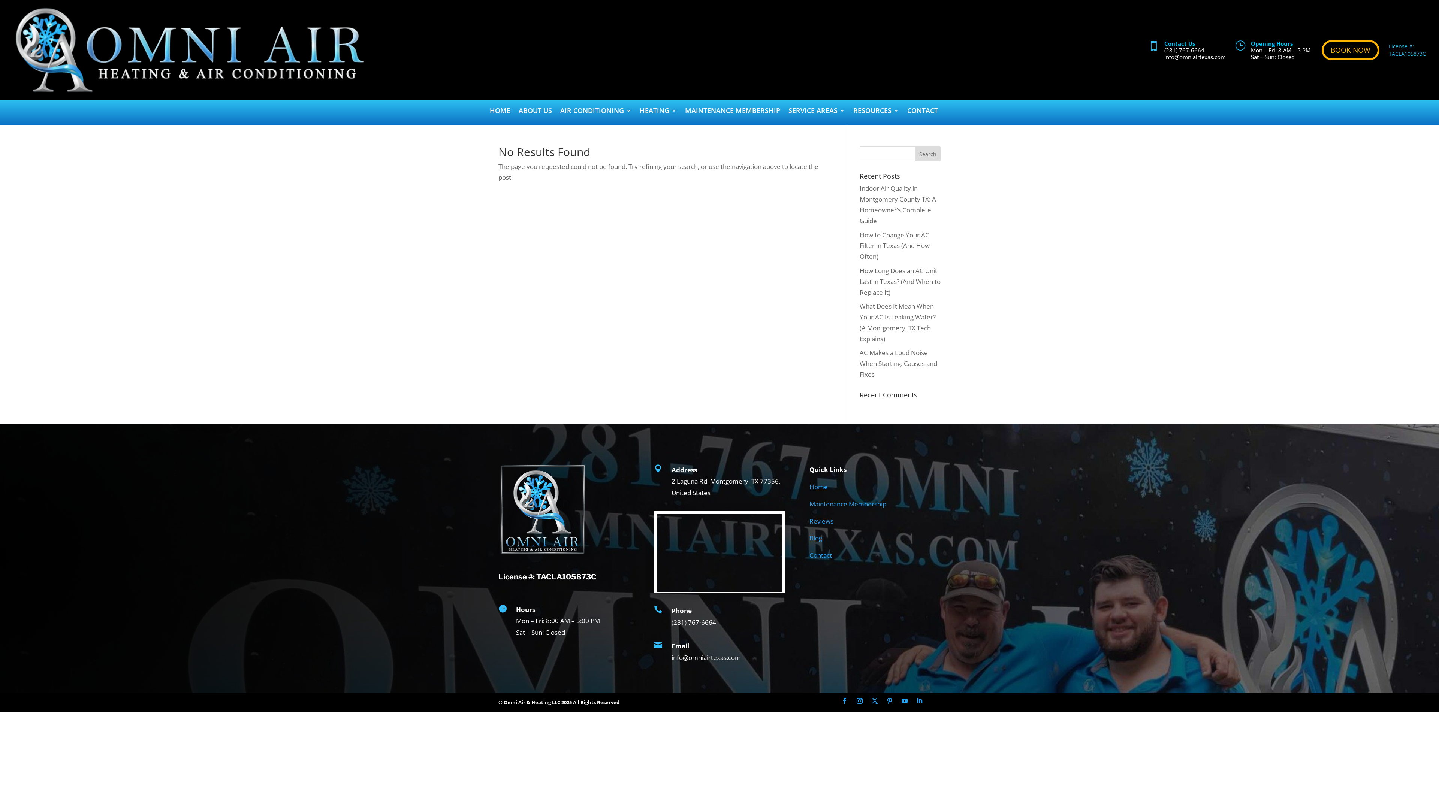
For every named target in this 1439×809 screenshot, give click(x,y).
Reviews (821, 521)
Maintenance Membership (732, 111)
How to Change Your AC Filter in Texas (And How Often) (895, 246)
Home (500, 111)
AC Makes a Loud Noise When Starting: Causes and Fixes (898, 363)
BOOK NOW (1350, 50)
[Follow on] (935, 701)
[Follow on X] (875, 701)
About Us (535, 111)
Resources (872, 111)
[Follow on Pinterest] (890, 701)
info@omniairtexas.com (1195, 57)
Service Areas (813, 111)
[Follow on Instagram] (860, 701)
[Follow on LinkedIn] (920, 701)
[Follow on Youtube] (905, 701)
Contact (922, 111)
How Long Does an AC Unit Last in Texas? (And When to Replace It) (900, 281)
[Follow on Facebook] (845, 701)
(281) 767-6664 (1184, 50)
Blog (815, 538)
